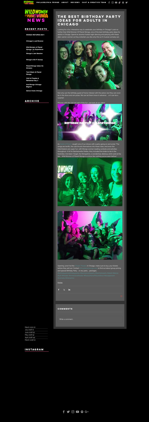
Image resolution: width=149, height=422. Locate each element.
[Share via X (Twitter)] (64, 290)
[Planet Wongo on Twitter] (126, 2)
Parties (60, 282)
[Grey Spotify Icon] (123, 2)
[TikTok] (119, 2)
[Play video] (90, 122)
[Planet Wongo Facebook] (109, 2)
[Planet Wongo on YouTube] (116, 2)
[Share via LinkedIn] (69, 290)
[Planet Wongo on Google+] (87, 412)
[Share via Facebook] (59, 290)
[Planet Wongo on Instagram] (112, 2)
